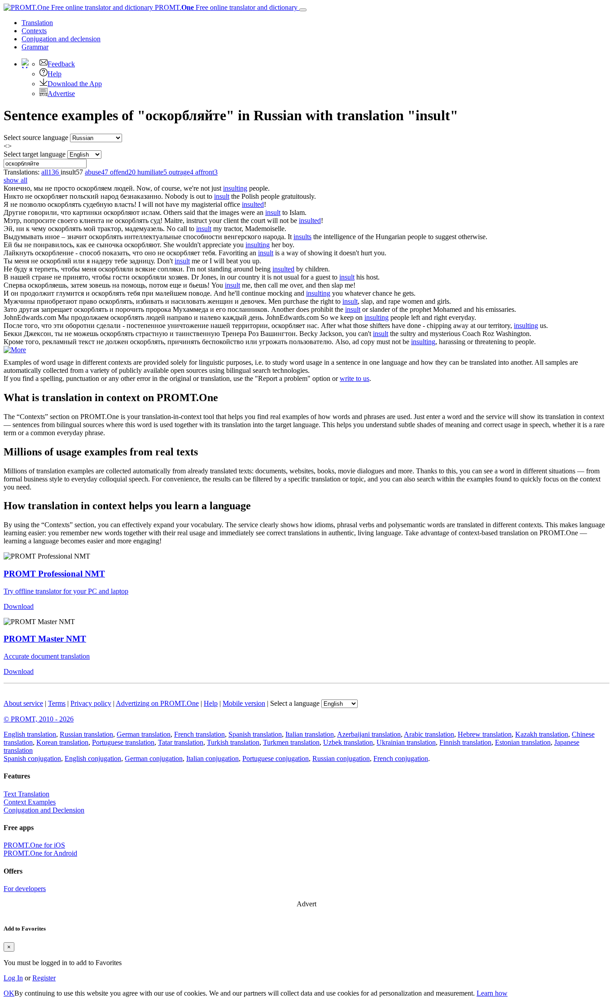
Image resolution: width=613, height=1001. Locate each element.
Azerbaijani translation (369, 734)
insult (221, 196)
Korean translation (62, 742)
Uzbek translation (348, 742)
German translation (144, 734)
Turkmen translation (291, 742)
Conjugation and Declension (44, 810)
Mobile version (244, 703)
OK (9, 993)
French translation (199, 734)
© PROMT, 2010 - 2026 (39, 719)
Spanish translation (255, 734)
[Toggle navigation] (302, 10)
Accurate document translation (47, 656)
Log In (13, 978)
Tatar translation (180, 742)
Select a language (295, 703)
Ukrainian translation (406, 742)
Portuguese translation (123, 742)
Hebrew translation (485, 734)
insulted (253, 204)
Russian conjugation (341, 758)
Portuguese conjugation (275, 758)
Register (44, 978)
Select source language (36, 137)
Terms (57, 703)
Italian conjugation (212, 758)
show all (15, 180)
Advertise (61, 93)
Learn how (492, 993)
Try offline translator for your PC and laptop (66, 591)
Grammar (35, 47)
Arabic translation (429, 734)
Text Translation (26, 794)
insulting (235, 188)
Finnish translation (465, 742)
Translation (37, 22)
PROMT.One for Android (40, 853)
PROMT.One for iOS (34, 845)
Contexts (34, 31)
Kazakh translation (541, 734)
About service (23, 703)
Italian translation (309, 734)
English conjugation (93, 758)
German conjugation (154, 758)
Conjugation (61, 39)
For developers (25, 888)
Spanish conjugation (32, 758)
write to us (354, 378)
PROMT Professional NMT (54, 573)
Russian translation (86, 734)
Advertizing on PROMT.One (157, 703)
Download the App (75, 83)
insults (302, 236)
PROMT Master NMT (45, 638)
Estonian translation (523, 742)
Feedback (61, 64)
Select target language (35, 154)
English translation (30, 734)
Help (54, 74)
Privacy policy (90, 703)
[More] (15, 350)
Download (19, 606)
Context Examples (30, 802)
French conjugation (400, 758)
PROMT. (225, 7)
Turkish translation (233, 742)
